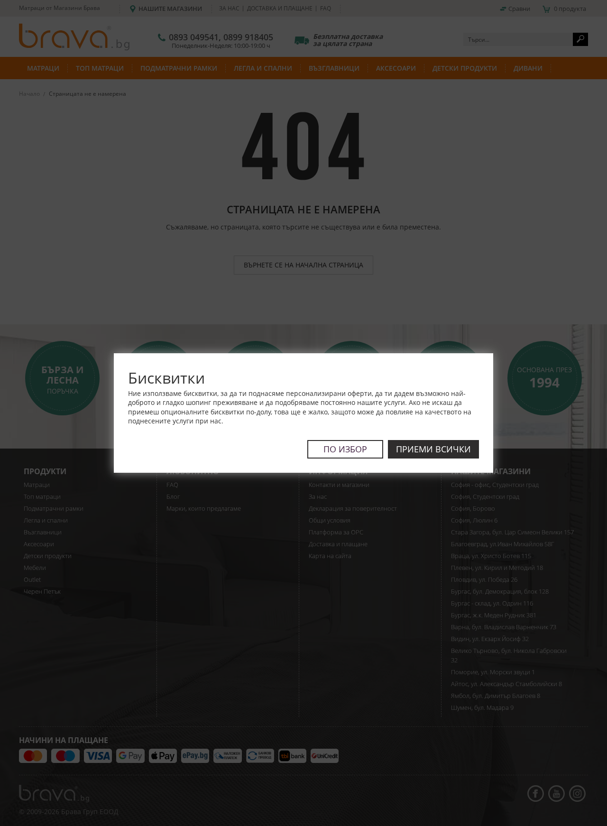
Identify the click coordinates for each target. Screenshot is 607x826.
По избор (345, 449)
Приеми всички (433, 449)
